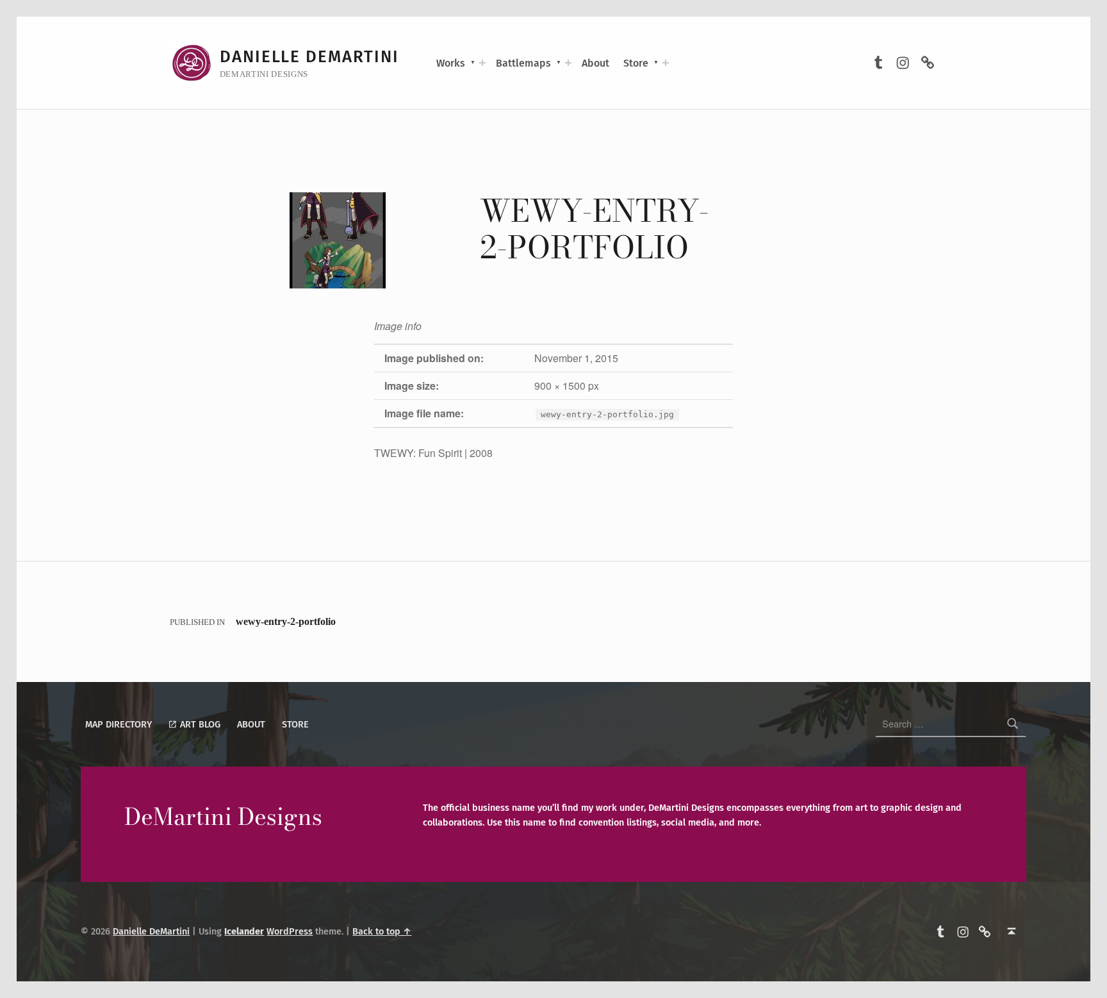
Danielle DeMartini (309, 57)
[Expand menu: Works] (482, 63)
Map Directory (118, 724)
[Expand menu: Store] (665, 63)
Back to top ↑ (381, 931)
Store (635, 63)
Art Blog (198, 724)
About (595, 63)
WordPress (289, 931)
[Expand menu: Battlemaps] (568, 63)
